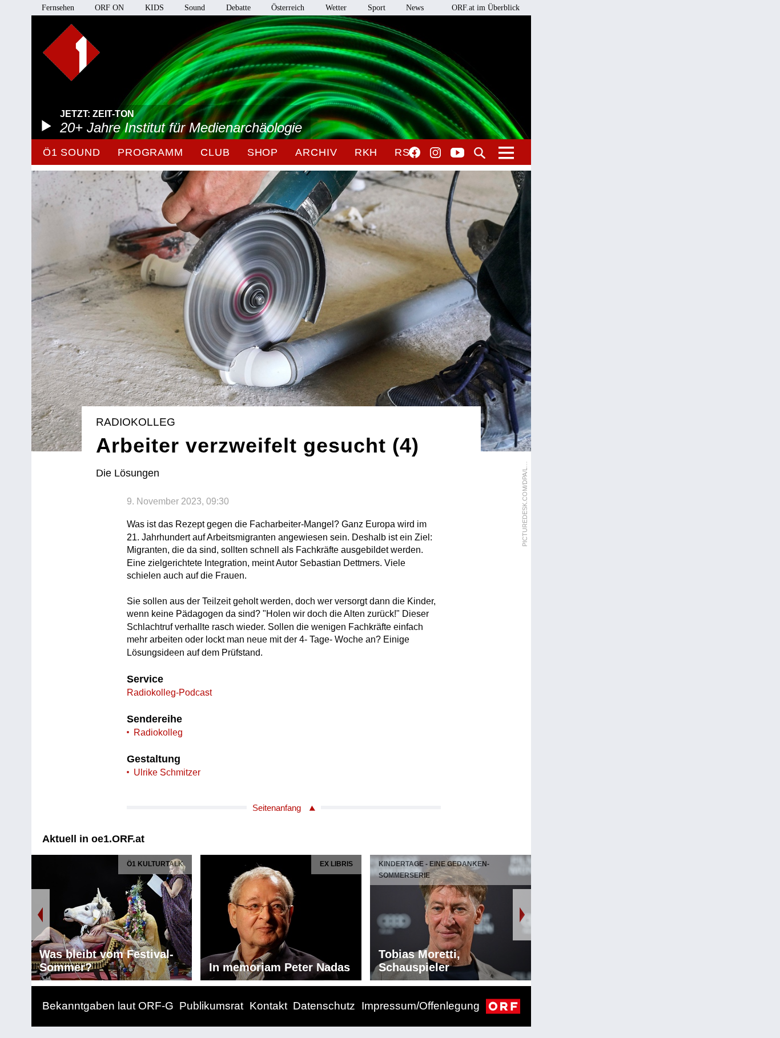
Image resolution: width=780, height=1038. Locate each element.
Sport (376, 7)
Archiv (316, 152)
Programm (150, 152)
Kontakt (268, 1006)
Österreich (287, 7)
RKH (366, 152)
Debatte (238, 7)
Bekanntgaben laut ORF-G (108, 1006)
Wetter (336, 7)
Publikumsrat (211, 1006)
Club (215, 152)
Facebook (414, 152)
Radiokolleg (158, 732)
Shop (263, 152)
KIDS (154, 7)
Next (522, 914)
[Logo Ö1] (71, 52)
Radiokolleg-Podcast (169, 692)
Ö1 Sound (71, 152)
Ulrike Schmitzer (167, 772)
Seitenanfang (276, 808)
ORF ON (109, 7)
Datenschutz (324, 1006)
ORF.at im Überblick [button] (486, 7)
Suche (479, 153)
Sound (194, 7)
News (415, 7)
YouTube (457, 153)
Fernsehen (58, 7)
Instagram (435, 153)
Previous (40, 914)
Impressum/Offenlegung (420, 1006)
